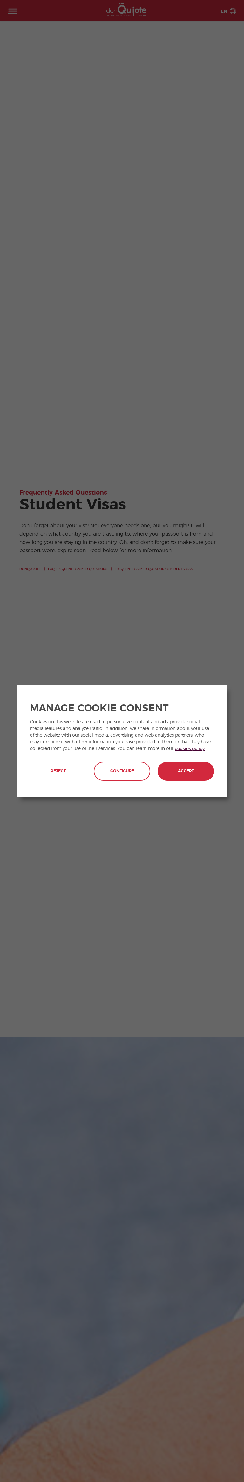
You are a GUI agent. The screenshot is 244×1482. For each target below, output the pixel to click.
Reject (58, 771)
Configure (122, 771)
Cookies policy (190, 748)
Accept (186, 771)
